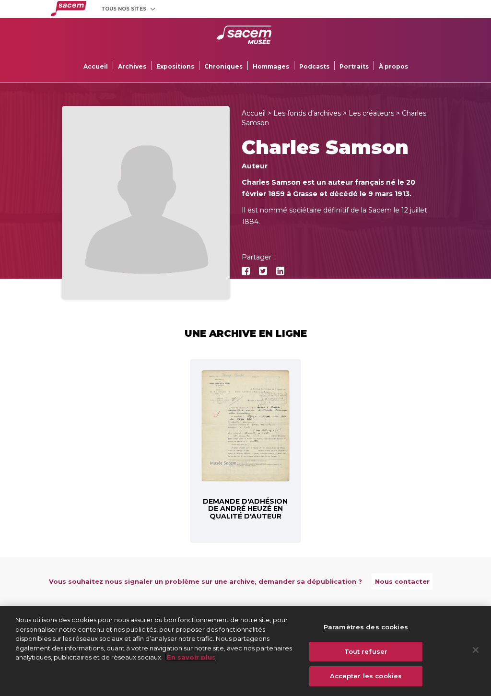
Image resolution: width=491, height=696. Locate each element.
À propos (393, 66)
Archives (132, 66)
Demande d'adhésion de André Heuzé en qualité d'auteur (245, 508)
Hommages (271, 66)
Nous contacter (402, 581)
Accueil (95, 66)
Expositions (175, 66)
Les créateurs (371, 113)
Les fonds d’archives (307, 113)
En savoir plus (190, 657)
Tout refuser (366, 651)
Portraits (354, 66)
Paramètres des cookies (366, 627)
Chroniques (223, 66)
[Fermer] (475, 650)
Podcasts (314, 66)
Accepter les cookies (366, 676)
